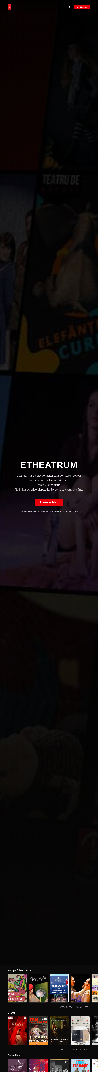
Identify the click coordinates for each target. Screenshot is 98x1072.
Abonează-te (49, 502)
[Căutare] (68, 7)
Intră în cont (82, 7)
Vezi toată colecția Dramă (75, 1050)
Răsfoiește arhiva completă (75, 1007)
